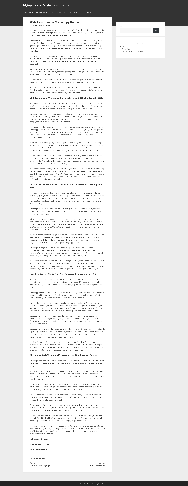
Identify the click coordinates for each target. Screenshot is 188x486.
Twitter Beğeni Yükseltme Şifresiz (80, 12)
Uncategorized (39, 458)
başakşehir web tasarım (39, 449)
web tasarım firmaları (39, 439)
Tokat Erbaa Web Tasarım (96, 466)
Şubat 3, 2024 (37, 25)
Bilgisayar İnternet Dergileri (37, 5)
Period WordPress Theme (88, 484)
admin (48, 25)
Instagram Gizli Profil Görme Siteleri (36, 12)
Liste (52, 12)
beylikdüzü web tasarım (39, 444)
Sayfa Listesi (61, 12)
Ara (121, 27)
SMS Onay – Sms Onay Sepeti (40, 466)
